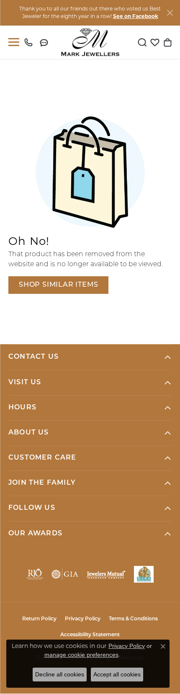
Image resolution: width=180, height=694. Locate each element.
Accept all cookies (117, 674)
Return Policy (39, 619)
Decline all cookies (59, 674)
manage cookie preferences (81, 654)
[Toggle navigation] (12, 42)
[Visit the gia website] (64, 574)
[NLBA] (144, 574)
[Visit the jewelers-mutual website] (106, 574)
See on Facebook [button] (135, 16)
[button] (142, 42)
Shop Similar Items (58, 285)
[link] (30, 42)
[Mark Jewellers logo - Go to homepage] (90, 42)
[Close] (170, 13)
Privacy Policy (82, 619)
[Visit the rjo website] (34, 574)
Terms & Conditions (133, 619)
